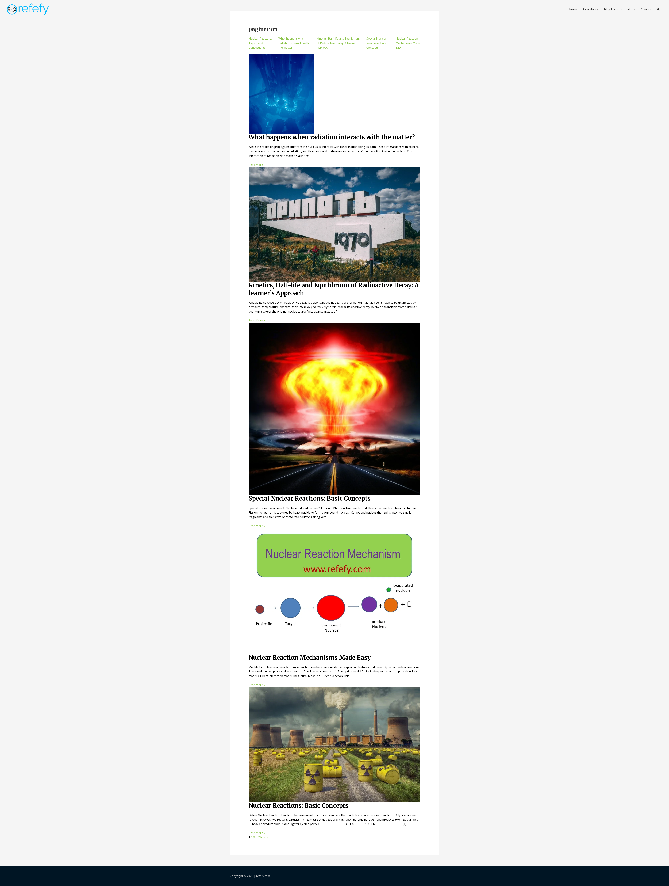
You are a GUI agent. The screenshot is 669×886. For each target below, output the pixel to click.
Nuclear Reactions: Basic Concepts (298, 805)
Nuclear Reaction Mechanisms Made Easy (408, 43)
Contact (646, 9)
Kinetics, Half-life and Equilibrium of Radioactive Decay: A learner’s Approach (338, 43)
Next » (264, 837)
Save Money (590, 9)
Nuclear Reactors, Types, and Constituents (260, 43)
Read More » (257, 165)
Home (573, 9)
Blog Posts (611, 9)
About (631, 9)
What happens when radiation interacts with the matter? (293, 43)
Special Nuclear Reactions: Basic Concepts (376, 43)
